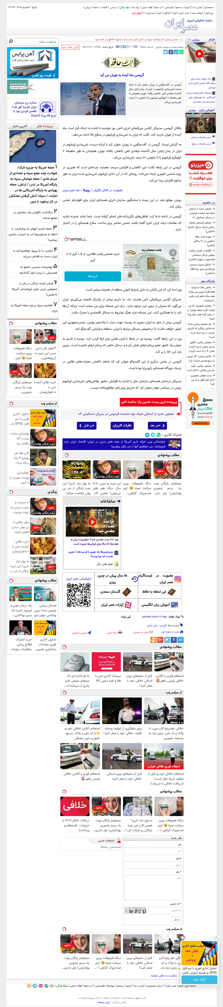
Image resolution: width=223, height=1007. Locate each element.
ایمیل (178, 858)
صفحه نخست (178, 47)
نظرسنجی (169, 7)
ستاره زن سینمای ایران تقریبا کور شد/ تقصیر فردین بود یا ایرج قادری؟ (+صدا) (34, 109)
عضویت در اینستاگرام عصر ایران (155, 579)
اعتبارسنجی (115, 847)
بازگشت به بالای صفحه (164, 976)
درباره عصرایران (154, 986)
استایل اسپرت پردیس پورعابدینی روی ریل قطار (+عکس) (202, 269)
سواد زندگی (125, 7)
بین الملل (209, 13)
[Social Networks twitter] (153, 435)
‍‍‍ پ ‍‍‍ (132, 46)
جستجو (179, 7)
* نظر (178, 872)
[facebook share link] (171, 52)
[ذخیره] (123, 47)
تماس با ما (197, 7)
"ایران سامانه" (104, 1002)
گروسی (163, 626)
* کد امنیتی (175, 904)
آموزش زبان (137, 13)
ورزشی (88, 7)
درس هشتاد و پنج (202, 144)
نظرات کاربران (122, 425)
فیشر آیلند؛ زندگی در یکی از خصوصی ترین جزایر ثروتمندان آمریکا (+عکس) (34, 289)
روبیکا (86, 190)
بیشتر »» (194, 39)
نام (179, 845)
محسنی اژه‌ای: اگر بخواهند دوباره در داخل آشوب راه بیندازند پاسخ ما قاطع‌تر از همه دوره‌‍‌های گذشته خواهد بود (126, 39)
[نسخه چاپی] (117, 46)
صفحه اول (208, 7)
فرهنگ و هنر (197, 13)
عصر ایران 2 (150, 13)
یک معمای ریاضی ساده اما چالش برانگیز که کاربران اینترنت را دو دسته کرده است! (201, 330)
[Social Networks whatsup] (158, 435)
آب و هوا (158, 7)
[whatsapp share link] (181, 52)
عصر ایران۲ (170, 986)
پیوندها (110, 986)
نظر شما (176, 838)
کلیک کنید (199, 979)
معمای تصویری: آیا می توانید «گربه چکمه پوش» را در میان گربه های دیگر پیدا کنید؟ (201, 312)
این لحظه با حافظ (154, 592)
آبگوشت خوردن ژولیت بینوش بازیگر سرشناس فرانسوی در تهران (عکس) (202, 255)
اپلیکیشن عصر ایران (78, 578)
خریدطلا (93, 276)
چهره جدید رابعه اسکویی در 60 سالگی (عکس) (204, 241)
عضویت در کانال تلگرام (108, 190)
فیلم (159, 13)
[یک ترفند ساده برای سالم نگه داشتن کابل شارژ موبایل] (201, 52)
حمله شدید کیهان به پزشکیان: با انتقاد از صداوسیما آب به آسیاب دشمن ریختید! (33, 234)
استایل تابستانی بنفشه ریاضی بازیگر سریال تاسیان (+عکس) (201, 227)
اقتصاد (104, 7)
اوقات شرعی (147, 7)
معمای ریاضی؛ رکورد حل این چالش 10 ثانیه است (201, 368)
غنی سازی (152, 626)
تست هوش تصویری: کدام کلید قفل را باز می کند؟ (202, 380)
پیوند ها (135, 7)
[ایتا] (153, 640)
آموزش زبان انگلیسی (156, 605)
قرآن (175, 13)
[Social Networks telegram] (147, 435)
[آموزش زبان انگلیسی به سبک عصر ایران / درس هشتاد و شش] (201, 123)
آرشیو (187, 7)
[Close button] (216, 937)
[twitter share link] (165, 52)
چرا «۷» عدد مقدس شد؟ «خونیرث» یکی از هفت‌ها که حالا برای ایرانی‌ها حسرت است (94, 542)
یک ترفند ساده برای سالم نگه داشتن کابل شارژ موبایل (202, 83)
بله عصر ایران (71, 190)
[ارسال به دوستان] (120, 46)
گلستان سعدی (110, 592)
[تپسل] (66, 239)
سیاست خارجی (162, 47)
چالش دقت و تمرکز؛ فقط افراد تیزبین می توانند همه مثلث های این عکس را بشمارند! (201, 294)
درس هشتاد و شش (201, 137)
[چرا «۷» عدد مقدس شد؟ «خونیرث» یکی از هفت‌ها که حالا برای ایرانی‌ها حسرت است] (92, 522)
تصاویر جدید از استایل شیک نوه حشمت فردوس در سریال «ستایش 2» (202, 213)
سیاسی (113, 7)
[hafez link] (121, 63)
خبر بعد (155, 425)
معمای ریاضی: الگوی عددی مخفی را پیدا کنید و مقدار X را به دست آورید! (202, 346)
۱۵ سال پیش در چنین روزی (112, 579)
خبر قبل (89, 425)
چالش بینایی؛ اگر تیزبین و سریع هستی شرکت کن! (201, 358)
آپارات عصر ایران (112, 605)
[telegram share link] (176, 52)
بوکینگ (104, 847)
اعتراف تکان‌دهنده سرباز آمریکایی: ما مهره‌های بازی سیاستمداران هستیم (201, 97)
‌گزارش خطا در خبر (71, 47)
